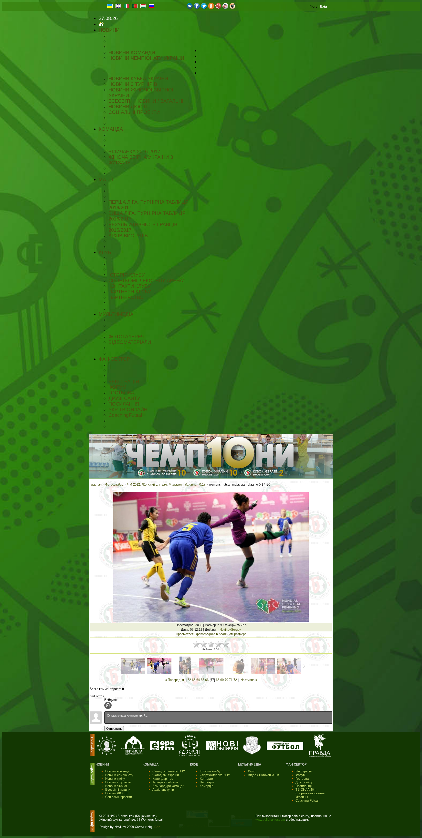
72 (235, 680)
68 (217, 680)
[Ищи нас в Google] (218, 8)
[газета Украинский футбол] (285, 749)
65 (202, 680)
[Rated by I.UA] (219, 825)
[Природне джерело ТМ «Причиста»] (133, 754)
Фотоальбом (114, 484)
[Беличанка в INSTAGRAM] (232, 8)
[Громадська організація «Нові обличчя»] (222, 749)
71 (230, 680)
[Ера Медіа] (162, 749)
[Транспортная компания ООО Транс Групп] (252, 754)
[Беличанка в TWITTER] (204, 8)
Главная (96, 484)
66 (207, 680)
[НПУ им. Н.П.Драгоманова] (106, 754)
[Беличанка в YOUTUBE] (225, 8)
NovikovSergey (230, 629)
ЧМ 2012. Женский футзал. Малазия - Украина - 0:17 (166, 484)
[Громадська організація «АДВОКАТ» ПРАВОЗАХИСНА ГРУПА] (190, 755)
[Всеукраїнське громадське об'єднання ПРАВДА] (320, 756)
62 (189, 680)
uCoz (156, 827)
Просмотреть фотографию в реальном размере (211, 634)
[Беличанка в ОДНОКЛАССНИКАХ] (211, 8)
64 (198, 680)
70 (226, 680)
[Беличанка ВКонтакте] (190, 8)
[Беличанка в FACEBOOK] (197, 8)
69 (222, 680)
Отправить (114, 728)
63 (193, 680)
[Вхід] (108, 705)
